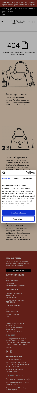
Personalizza (17, 219)
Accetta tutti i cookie (18, 213)
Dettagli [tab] (15, 178)
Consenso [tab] (6, 178)
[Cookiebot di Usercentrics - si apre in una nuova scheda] (26, 172)
